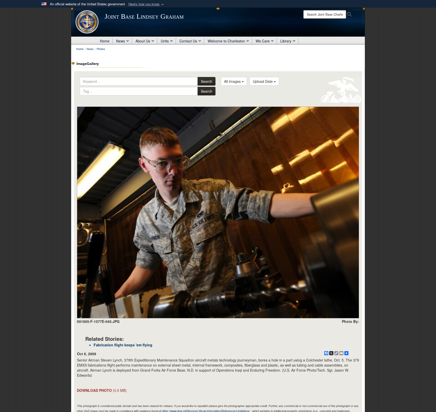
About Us (142, 40)
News (120, 40)
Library (285, 40)
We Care (263, 40)
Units (165, 40)
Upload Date (263, 81)
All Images (233, 81)
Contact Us (188, 40)
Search (206, 81)
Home (105, 40)
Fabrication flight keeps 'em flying (123, 344)
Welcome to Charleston (226, 40)
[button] (146, 4)
